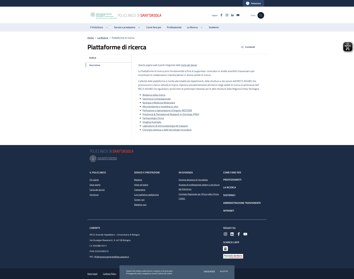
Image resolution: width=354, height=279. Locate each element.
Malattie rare (140, 204)
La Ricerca (102, 38)
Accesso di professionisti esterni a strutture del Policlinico (199, 187)
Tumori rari (139, 199)
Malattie (138, 179)
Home (90, 38)
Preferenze (209, 271)
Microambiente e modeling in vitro (160, 106)
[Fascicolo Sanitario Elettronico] (233, 256)
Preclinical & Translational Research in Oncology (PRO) (171, 114)
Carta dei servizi (97, 189)
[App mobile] (225, 248)
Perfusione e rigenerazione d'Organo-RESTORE (167, 110)
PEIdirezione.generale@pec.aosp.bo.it (111, 256)
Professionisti (232, 180)
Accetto (224, 271)
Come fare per (232, 172)
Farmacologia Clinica (153, 118)
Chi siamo (94, 179)
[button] (253, 3)
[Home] (151, 15)
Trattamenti (139, 189)
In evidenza (186, 172)
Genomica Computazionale (157, 99)
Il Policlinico (98, 172)
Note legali (92, 273)
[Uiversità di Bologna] (177, 158)
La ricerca (229, 187)
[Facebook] (238, 233)
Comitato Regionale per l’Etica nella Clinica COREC (199, 196)
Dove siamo (95, 184)
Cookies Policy (109, 273)
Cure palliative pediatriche (146, 194)
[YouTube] (245, 233)
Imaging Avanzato (152, 122)
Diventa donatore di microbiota (193, 179)
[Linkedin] (232, 233)
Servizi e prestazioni (147, 172)
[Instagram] (225, 233)
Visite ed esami (141, 184)
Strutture (94, 194)
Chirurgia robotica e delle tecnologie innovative (167, 130)
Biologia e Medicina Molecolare (159, 103)
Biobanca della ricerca (154, 95)
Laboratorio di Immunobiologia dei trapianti (165, 126)
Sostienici (229, 195)
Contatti (95, 228)
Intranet (228, 210)
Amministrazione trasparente (242, 203)
